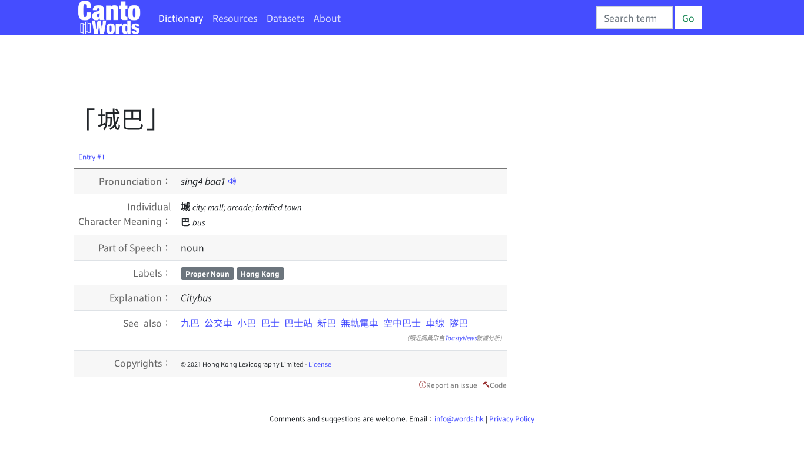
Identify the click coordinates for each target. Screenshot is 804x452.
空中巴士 (402, 322)
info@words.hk (459, 418)
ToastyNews (461, 337)
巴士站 (298, 322)
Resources (234, 18)
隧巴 (458, 322)
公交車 (218, 322)
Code (498, 385)
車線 (435, 322)
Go (688, 18)
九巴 (190, 322)
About (327, 18)
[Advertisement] (288, 73)
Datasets (285, 18)
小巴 (246, 322)
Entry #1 (91, 156)
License (319, 363)
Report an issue (451, 385)
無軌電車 (359, 322)
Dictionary (180, 18)
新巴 (326, 322)
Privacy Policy (511, 418)
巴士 (270, 322)
